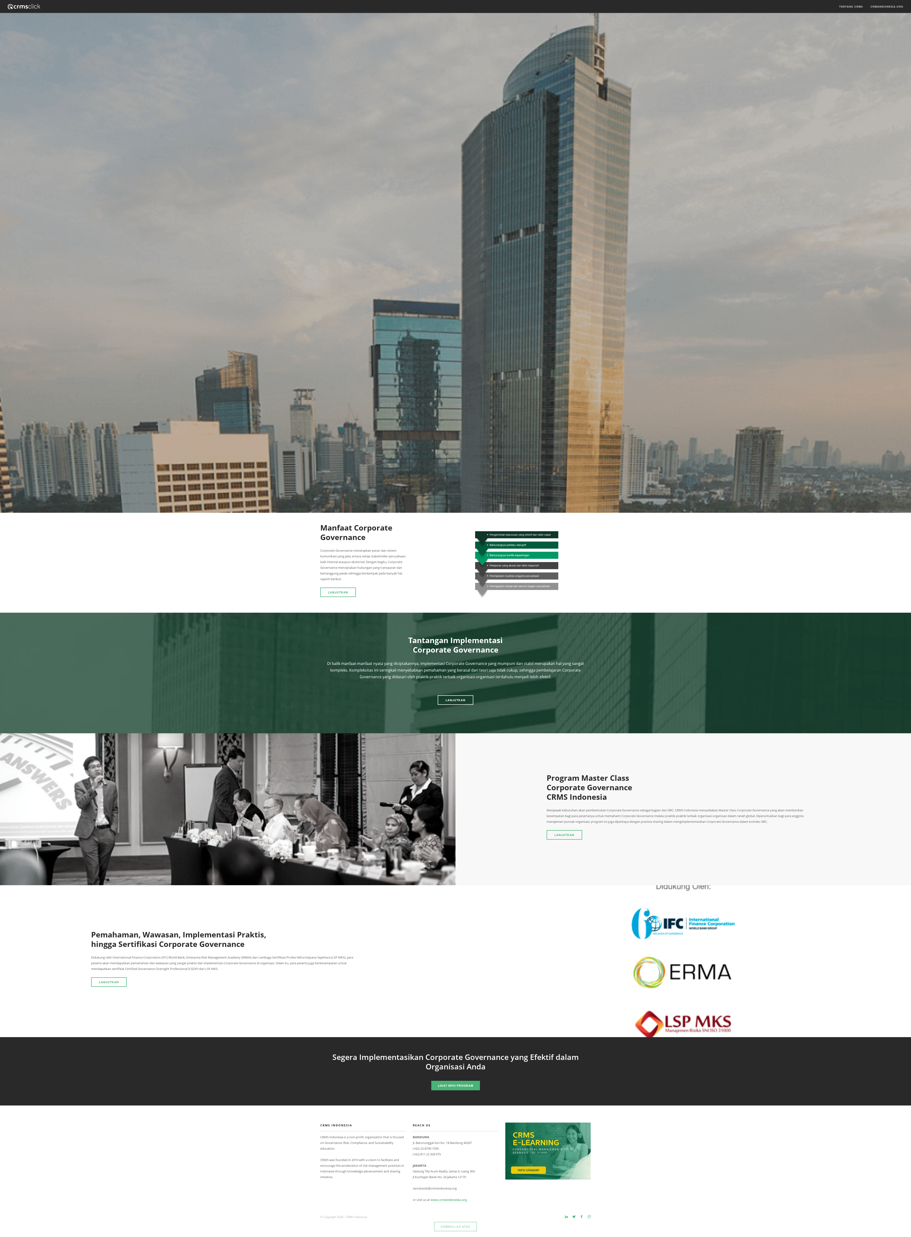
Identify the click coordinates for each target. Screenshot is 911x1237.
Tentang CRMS (851, 6)
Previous (6, 263)
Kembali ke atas (455, 1226)
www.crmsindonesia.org (449, 1200)
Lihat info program (455, 1085)
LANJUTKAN (338, 592)
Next (904, 263)
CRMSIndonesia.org (886, 6)
